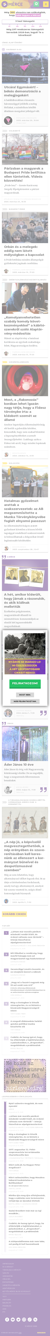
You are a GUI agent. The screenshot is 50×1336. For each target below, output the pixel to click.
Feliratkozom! (25, 683)
